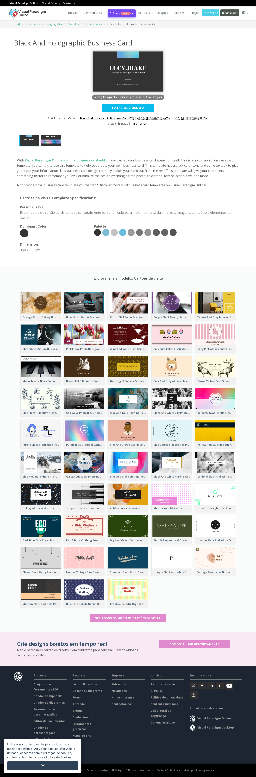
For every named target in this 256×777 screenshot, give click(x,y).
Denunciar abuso (163, 722)
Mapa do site (82, 736)
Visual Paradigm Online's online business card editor (67, 160)
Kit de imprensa (123, 697)
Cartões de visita (94, 24)
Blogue (78, 711)
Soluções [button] (162, 13)
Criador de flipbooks (48, 696)
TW (140, 123)
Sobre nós (119, 684)
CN (145, 123)
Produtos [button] (72, 13)
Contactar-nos (122, 704)
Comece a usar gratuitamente (194, 644)
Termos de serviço (164, 684)
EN (135, 123)
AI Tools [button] (119, 13)
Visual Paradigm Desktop (57, 3)
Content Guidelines (164, 704)
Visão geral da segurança (199, 770)
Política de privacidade (167, 697)
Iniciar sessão (229, 13)
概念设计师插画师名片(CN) (191, 118)
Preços (194, 13)
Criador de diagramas (49, 702)
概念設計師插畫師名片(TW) (154, 118)
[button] (94, 12)
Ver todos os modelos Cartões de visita (128, 618)
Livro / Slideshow (85, 684)
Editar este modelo (128, 108)
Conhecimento (83, 717)
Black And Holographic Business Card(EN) (107, 118)
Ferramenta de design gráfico (44, 24)
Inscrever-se (210, 13)
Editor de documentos (50, 721)
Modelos (73, 24)
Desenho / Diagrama (87, 691)
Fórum (77, 697)
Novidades (119, 691)
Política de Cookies (58, 757)
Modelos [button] (178, 13)
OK (43, 765)
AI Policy (157, 691)
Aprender (79, 704)
